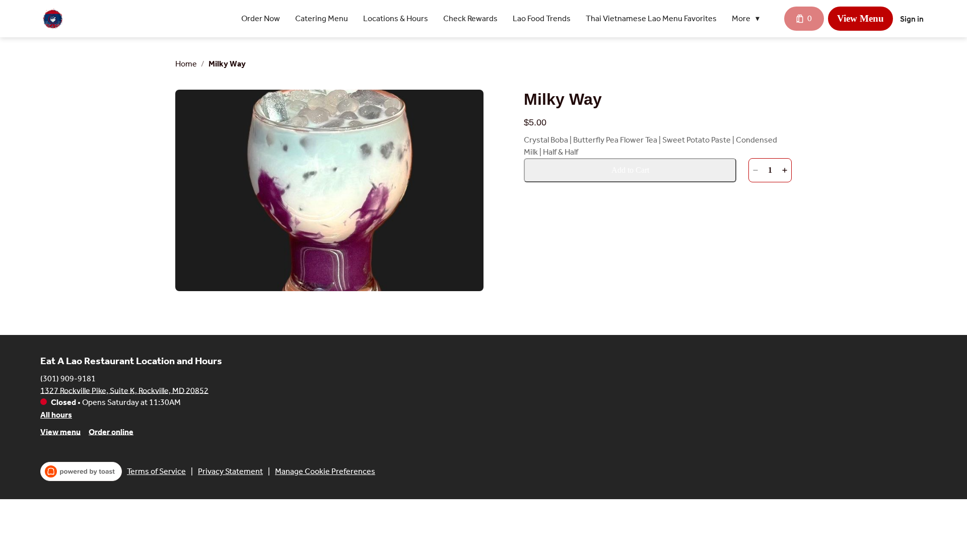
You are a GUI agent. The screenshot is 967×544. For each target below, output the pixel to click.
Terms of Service (156, 471)
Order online (111, 431)
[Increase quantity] (784, 170)
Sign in (912, 19)
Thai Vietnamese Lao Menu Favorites (651, 18)
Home (186, 64)
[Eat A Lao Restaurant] (52, 18)
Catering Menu (321, 18)
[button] (748, 19)
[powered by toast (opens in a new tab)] (81, 471)
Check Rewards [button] (470, 18)
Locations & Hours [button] (395, 18)
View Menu (860, 18)
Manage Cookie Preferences (325, 471)
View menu (60, 431)
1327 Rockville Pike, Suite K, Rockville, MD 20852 (124, 390)
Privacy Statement (230, 471)
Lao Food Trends (542, 18)
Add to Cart (630, 170)
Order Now (260, 18)
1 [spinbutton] (770, 170)
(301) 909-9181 (68, 378)
